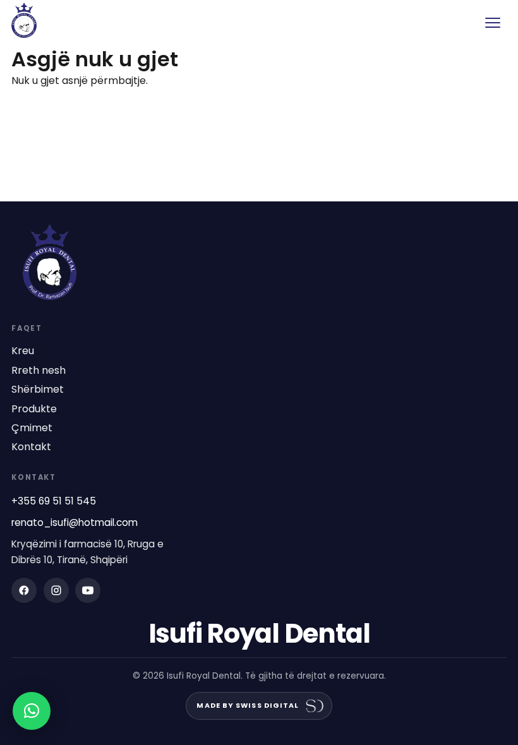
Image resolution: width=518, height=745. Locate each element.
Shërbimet (37, 389)
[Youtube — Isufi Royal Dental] (87, 590)
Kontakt (31, 447)
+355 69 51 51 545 (53, 501)
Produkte (34, 409)
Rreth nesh (38, 371)
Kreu (22, 351)
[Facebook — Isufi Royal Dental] (24, 590)
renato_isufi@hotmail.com (74, 522)
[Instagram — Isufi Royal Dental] (56, 590)
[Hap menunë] (493, 23)
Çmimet (31, 428)
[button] (32, 711)
